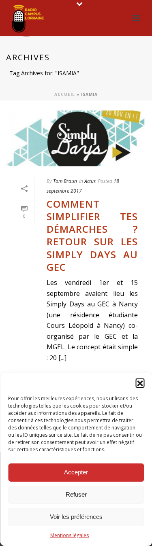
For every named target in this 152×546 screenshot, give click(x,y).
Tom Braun (65, 181)
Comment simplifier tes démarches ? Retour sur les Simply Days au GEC (92, 235)
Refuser (76, 494)
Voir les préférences (76, 516)
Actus (90, 181)
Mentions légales (69, 535)
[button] (140, 383)
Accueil (64, 94)
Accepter (76, 472)
